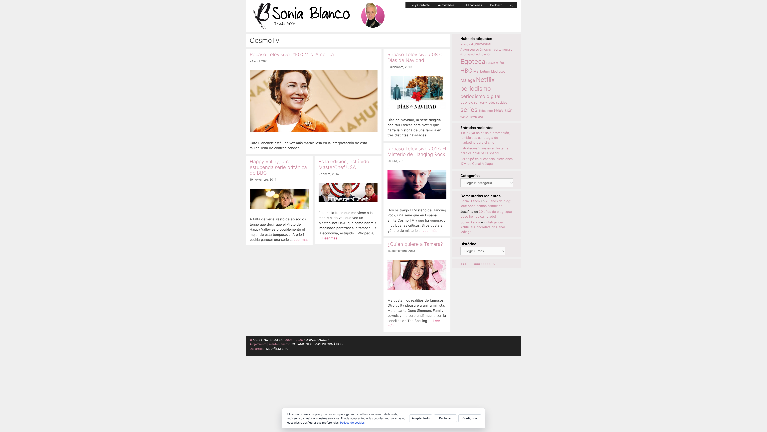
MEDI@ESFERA (277, 349)
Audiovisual (481, 44)
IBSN (464, 264)
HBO (466, 70)
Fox (502, 63)
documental (467, 54)
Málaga (467, 80)
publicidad (469, 102)
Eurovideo (492, 62)
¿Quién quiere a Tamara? (415, 244)
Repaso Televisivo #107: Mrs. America (292, 54)
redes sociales (497, 102)
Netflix (485, 79)
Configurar (469, 418)
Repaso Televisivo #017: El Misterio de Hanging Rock (416, 151)
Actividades (446, 5)
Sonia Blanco (470, 201)
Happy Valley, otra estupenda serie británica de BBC (278, 167)
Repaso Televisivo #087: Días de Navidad (414, 57)
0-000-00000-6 (483, 264)
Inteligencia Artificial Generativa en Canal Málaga (482, 227)
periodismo (475, 88)
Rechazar (445, 418)
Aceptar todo (421, 418)
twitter (464, 116)
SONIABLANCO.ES (317, 340)
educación (483, 54)
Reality (483, 102)
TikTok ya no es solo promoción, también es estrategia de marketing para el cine (485, 137)
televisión (503, 110)
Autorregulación (471, 49)
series (469, 109)
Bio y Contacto (419, 5)
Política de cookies (352, 422)
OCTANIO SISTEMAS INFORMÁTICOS (318, 344)
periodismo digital (480, 96)
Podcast (496, 5)
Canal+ (488, 49)
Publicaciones (472, 5)
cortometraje (503, 49)
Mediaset (498, 71)
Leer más (429, 231)
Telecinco (486, 111)
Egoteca (472, 61)
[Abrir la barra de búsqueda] (511, 5)
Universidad (476, 116)
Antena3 (465, 44)
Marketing (481, 71)
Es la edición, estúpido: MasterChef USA (344, 164)
